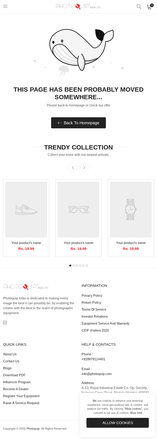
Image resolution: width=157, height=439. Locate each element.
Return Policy (91, 302)
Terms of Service (94, 309)
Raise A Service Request (21, 403)
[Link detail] (5, 323)
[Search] (139, 6)
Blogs (7, 368)
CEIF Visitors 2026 (95, 330)
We (94, 400)
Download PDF (14, 375)
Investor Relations (95, 316)
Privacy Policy (92, 295)
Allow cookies (117, 423)
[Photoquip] (78, 6)
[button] (84, 167)
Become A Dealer (15, 389)
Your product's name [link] (26, 243)
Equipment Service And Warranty (105, 323)
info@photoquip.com (97, 374)
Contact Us (11, 361)
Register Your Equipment (21, 396)
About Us (10, 354)
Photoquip (33, 428)
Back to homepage (81, 123)
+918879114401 (93, 359)
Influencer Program (17, 382)
